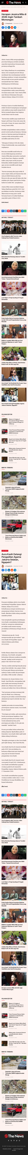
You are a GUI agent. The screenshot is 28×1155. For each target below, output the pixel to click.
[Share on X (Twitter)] (6, 27)
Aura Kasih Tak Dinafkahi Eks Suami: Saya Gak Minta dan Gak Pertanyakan (14, 384)
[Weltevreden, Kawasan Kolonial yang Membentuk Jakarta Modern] (4, 450)
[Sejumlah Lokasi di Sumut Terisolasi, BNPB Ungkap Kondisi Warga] (14, 478)
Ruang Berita (9, 23)
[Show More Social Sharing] (18, 27)
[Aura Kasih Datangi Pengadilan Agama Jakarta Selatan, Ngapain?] (14, 395)
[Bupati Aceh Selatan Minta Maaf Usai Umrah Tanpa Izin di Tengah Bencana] (4, 440)
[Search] (23, 2)
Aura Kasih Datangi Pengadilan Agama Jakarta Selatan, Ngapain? (13, 404)
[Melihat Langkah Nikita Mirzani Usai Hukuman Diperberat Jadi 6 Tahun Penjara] (14, 331)
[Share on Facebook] (3, 27)
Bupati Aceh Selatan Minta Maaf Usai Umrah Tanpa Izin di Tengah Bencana (17, 440)
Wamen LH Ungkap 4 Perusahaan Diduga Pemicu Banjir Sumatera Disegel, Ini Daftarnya (15, 513)
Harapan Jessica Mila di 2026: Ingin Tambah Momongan (12, 988)
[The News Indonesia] (13, 2)
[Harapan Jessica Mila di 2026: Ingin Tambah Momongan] (14, 39)
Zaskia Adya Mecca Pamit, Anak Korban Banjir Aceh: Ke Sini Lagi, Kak (13, 363)
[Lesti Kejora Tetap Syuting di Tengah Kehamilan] (14, 289)
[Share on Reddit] (12, 27)
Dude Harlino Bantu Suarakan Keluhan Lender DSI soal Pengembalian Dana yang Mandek (14, 319)
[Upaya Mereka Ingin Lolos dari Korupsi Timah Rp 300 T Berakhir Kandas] (4, 459)
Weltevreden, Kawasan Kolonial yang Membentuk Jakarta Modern (17, 450)
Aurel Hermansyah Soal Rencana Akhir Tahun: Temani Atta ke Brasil (13, 278)
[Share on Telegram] (15, 27)
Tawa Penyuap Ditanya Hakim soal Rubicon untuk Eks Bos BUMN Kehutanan (16, 431)
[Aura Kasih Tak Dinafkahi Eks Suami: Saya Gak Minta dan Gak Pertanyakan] (14, 374)
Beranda (3, 7)
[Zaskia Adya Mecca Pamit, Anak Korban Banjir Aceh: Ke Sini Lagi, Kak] (14, 354)
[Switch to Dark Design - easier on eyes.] (25, 2)
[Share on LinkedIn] (9, 27)
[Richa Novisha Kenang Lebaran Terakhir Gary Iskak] (14, 248)
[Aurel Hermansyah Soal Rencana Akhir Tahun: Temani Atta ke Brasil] (14, 268)
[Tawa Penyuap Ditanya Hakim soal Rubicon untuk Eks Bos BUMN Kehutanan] (4, 431)
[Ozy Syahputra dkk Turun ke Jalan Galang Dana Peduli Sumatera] (14, 227)
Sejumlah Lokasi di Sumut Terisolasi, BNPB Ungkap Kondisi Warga (14, 489)
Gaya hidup (5, 10)
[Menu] (3, 2)
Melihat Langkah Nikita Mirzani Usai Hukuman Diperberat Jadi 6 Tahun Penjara (12, 342)
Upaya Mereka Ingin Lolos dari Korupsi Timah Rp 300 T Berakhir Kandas (17, 459)
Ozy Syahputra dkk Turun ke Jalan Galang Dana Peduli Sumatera (12, 237)
